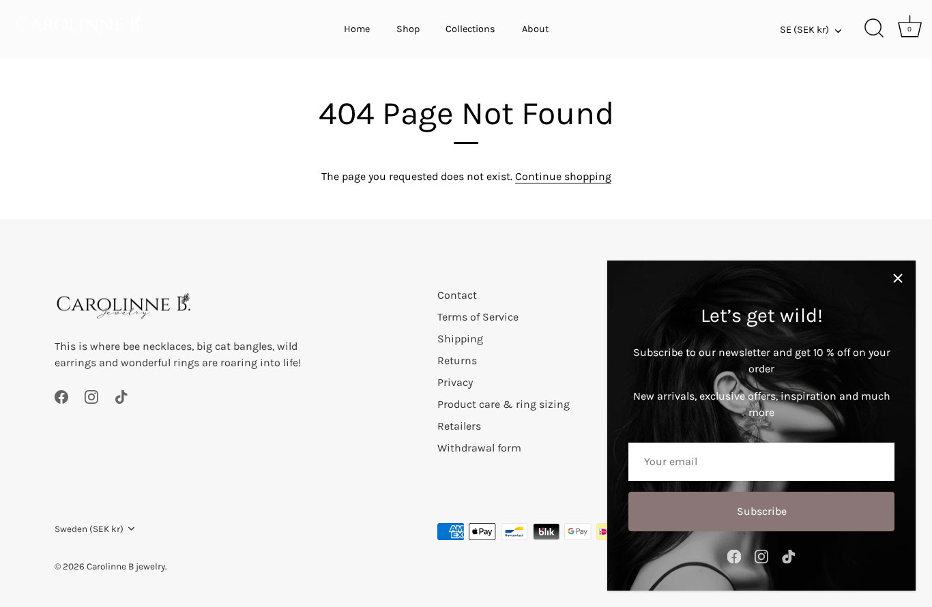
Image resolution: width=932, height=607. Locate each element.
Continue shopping (563, 176)
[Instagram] (761, 555)
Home (357, 29)
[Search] (874, 29)
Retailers (459, 425)
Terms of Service (478, 316)
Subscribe (762, 511)
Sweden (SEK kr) (89, 529)
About (535, 29)
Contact (457, 294)
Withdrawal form (479, 447)
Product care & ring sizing (503, 404)
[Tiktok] (789, 555)
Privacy (455, 382)
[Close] (898, 278)
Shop (408, 29)
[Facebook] (734, 555)
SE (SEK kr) (804, 29)
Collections (470, 29)
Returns (457, 360)
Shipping (460, 338)
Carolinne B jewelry (126, 566)
